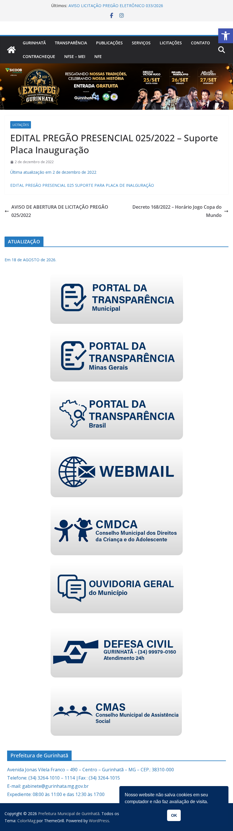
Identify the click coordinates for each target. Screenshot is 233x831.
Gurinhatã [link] (34, 42)
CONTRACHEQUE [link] (39, 56)
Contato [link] (200, 42)
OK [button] (174, 815)
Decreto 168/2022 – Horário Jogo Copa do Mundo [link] (177, 211)
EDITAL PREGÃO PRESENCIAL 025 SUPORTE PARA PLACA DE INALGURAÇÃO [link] (82, 185)
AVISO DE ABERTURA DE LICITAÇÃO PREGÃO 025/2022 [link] (59, 211)
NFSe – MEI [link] (74, 56)
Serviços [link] (141, 42)
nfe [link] (98, 56)
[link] (225, 35)
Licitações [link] (171, 42)
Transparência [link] (71, 42)
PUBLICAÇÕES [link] (109, 42)
